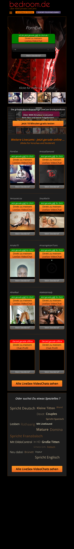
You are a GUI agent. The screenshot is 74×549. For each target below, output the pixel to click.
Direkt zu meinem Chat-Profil (22, 346)
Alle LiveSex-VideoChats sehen (37, 383)
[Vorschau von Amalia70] (22, 276)
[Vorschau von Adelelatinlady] (51, 323)
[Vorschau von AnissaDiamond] (51, 182)
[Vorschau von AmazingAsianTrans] (51, 260)
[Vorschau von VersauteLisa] (22, 229)
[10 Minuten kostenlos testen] (13, 11)
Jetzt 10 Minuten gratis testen (38, 123)
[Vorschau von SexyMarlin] (51, 229)
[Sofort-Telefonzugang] (14, 11)
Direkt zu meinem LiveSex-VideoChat (33, 39)
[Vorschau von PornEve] (22, 182)
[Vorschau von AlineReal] (22, 323)
